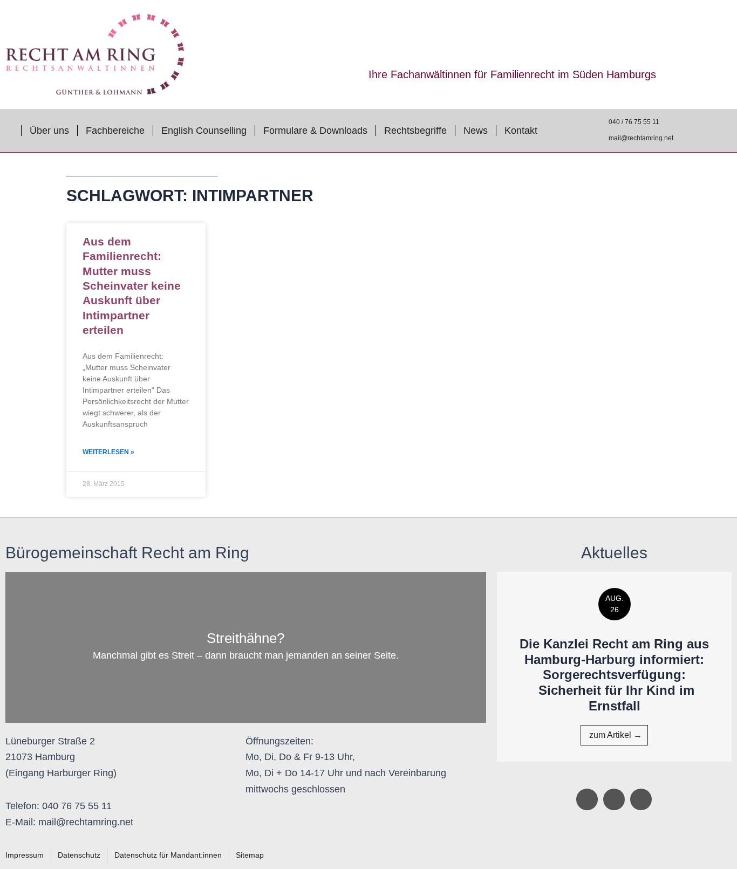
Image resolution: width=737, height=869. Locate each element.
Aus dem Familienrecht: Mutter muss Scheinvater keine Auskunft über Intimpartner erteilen (132, 285)
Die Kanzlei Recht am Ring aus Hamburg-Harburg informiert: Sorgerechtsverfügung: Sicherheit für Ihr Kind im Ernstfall (614, 675)
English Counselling (204, 130)
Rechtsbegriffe (415, 130)
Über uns (49, 130)
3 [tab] (619, 772)
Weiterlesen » (108, 452)
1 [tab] (597, 772)
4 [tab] (630, 772)
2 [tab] (608, 772)
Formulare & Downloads (315, 130)
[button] (481, 667)
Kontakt (520, 130)
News (475, 130)
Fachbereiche (115, 130)
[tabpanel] (614, 667)
